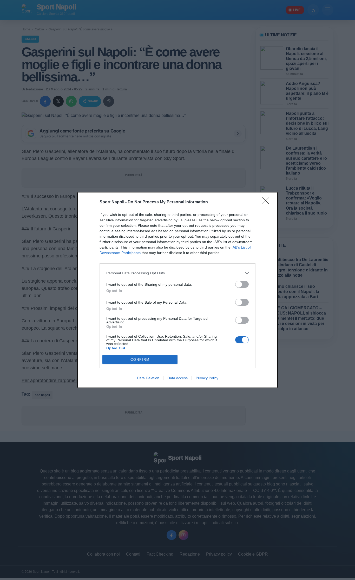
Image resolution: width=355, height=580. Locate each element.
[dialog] (177, 290)
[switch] (242, 284)
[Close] (267, 202)
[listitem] (177, 273)
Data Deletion (148, 378)
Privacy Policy (207, 378)
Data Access (177, 378)
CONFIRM (140, 360)
